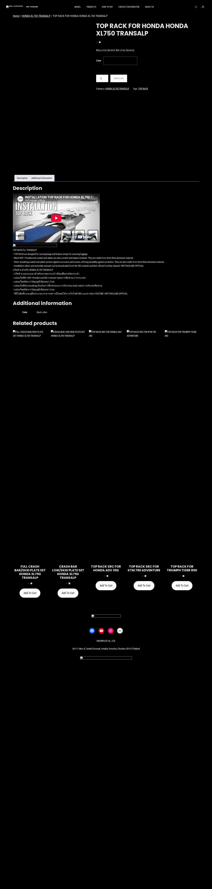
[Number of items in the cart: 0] (196, 7)
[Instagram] (110, 631)
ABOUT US (149, 7)
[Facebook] (92, 631)
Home (16, 16)
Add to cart (119, 78)
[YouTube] (101, 631)
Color (98, 60)
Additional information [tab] (41, 178)
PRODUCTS (91, 7)
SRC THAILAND (32, 7)
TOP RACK (143, 88)
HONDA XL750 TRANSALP (36, 16)
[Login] (203, 7)
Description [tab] (22, 178)
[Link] (120, 631)
